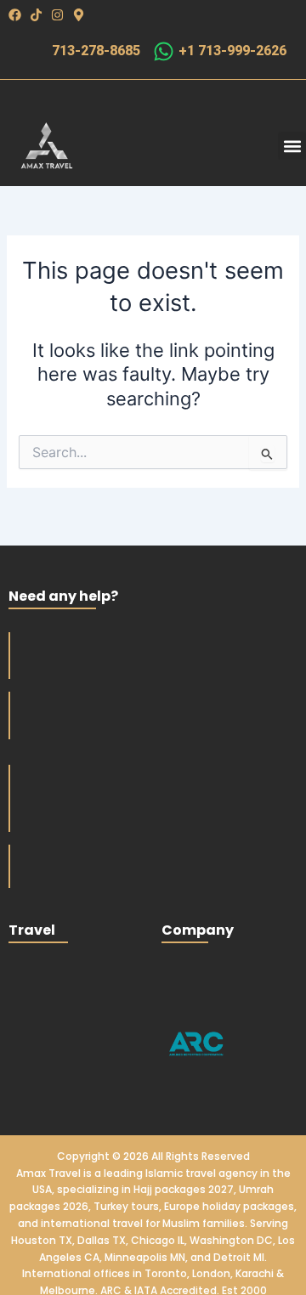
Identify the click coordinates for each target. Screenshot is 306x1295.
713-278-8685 (96, 50)
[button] (292, 146)
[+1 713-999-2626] (163, 51)
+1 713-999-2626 (232, 50)
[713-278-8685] (32, 51)
